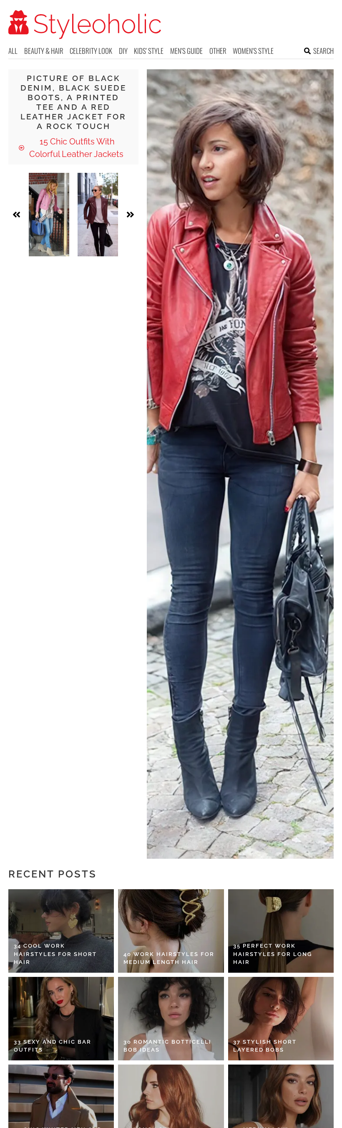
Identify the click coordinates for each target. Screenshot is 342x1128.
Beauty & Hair (43, 51)
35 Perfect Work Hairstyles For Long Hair (272, 954)
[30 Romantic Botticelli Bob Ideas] (171, 1018)
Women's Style (253, 51)
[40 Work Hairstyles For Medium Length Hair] (171, 931)
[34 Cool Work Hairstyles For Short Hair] (61, 931)
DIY (123, 51)
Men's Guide (186, 51)
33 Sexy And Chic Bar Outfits (52, 1046)
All (13, 51)
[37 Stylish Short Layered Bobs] (281, 1018)
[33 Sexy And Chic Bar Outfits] (61, 1018)
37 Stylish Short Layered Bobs (265, 1046)
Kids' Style (148, 51)
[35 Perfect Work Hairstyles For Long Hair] (281, 931)
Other (217, 51)
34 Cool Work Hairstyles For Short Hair (55, 954)
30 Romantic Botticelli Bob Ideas (167, 1046)
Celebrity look (91, 51)
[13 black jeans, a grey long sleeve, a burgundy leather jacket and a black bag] (97, 214)
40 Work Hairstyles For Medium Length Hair (168, 958)
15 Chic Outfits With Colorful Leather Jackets (76, 148)
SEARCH (323, 51)
